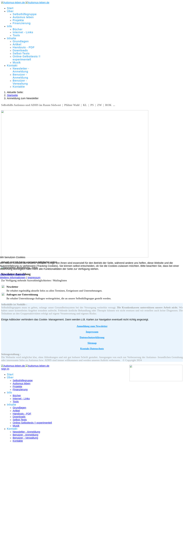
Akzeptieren (7, 274)
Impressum (34, 277)
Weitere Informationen (12, 277)
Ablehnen (19, 274)
